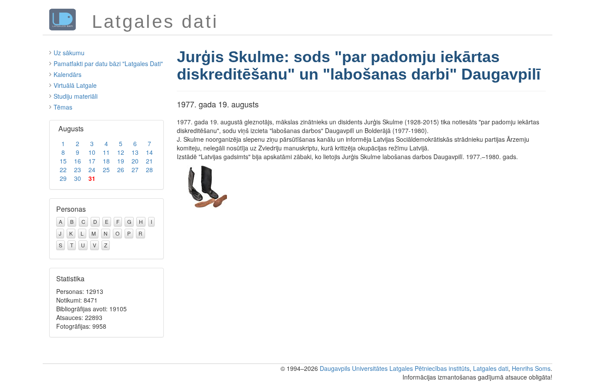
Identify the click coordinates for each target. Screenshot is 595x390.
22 (63, 169)
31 (91, 178)
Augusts (71, 128)
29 (63, 178)
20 (135, 161)
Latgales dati (490, 368)
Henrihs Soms (531, 368)
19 (120, 161)
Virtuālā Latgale (75, 85)
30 (77, 178)
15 (63, 161)
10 (91, 152)
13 (135, 152)
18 (106, 161)
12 (120, 152)
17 (91, 161)
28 (149, 169)
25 (106, 169)
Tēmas (63, 107)
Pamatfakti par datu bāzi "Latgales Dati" (108, 63)
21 (149, 161)
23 (77, 169)
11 (106, 152)
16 (77, 161)
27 (135, 169)
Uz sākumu (69, 52)
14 (149, 152)
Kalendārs (67, 74)
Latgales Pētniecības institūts (429, 368)
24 (91, 169)
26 (120, 169)
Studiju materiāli (76, 96)
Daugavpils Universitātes (354, 368)
